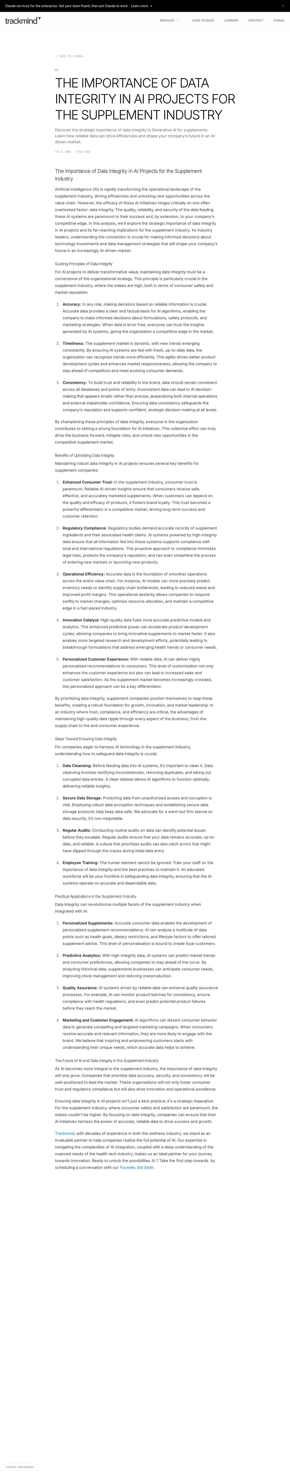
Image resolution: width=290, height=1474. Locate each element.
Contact (254, 20)
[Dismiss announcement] (282, 6)
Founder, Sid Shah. (137, 1167)
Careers (229, 20)
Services (165, 20)
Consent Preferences (20, 1467)
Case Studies (201, 20)
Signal (277, 20)
